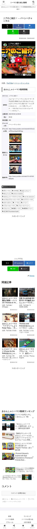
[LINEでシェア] (6, 523)
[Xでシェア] (6, 512)
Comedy (16, 190)
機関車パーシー (28, 208)
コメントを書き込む (18, 493)
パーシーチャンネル (21, 83)
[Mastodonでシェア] (14, 512)
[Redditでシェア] (23, 517)
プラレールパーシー (23, 205)
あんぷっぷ (7, 193)
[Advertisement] (18, 236)
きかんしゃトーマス (9, 187)
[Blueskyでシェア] (23, 512)
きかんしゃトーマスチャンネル (12, 196)
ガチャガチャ (7, 202)
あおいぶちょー (26, 190)
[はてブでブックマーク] (31, 517)
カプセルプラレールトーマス (12, 199)
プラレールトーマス (9, 205)
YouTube (10, 83)
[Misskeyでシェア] (31, 512)
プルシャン (7, 208)
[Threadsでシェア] (14, 517)
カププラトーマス (28, 199)
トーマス (16, 202)
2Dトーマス (7, 190)
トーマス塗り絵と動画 (18, 2)
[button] (24, 32)
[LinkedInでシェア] (23, 523)
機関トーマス (17, 208)
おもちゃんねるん (18, 193)
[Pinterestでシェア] (14, 523)
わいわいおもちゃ (29, 196)
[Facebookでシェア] (6, 517)
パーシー (25, 202)
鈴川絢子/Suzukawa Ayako (11, 211)
